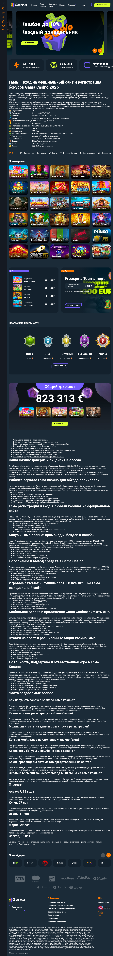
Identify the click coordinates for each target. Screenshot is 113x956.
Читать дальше (73, 305)
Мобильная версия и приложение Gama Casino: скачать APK (37, 452)
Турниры (71, 5)
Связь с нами (103, 902)
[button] (94, 50)
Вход (83, 5)
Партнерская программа (17, 908)
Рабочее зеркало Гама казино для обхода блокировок (35, 442)
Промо (62, 5)
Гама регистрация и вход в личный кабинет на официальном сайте (41, 444)
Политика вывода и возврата (60, 905)
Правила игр (53, 918)
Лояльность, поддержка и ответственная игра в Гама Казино (38, 457)
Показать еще (59, 424)
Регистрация (102, 5)
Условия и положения (57, 921)
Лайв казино (43, 5)
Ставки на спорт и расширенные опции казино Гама (35, 455)
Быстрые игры (53, 5)
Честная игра (53, 915)
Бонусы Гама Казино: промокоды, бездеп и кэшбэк (34, 446)
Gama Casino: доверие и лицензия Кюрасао (31, 440)
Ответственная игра (57, 912)
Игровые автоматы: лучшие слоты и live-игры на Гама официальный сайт (44, 450)
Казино (34, 5)
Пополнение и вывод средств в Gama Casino (31, 448)
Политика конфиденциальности (61, 909)
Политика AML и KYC (57, 902)
